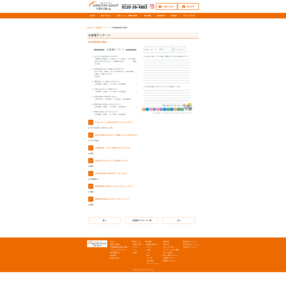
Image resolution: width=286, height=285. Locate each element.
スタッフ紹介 (167, 252)
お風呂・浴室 (137, 244)
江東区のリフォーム (190, 247)
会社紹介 (174, 15)
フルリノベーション (152, 263)
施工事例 (147, 15)
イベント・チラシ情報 (171, 250)
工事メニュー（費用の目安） (128, 15)
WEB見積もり (115, 252)
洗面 (147, 255)
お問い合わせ (115, 258)
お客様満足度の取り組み (119, 247)
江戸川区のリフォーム (191, 244)
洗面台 (135, 252)
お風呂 (148, 249)
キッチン (135, 247)
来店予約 (113, 255)
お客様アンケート (169, 258)
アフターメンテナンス (118, 250)
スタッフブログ (189, 15)
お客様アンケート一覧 (141, 220)
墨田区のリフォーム (190, 241)
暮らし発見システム (170, 255)
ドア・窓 (149, 258)
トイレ (135, 249)
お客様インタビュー (170, 261)
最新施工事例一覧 (151, 244)
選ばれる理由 (115, 244)
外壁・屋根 (149, 260)
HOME (92, 15)
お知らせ (166, 244)
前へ (105, 220)
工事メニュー (136, 241)
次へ (179, 220)
